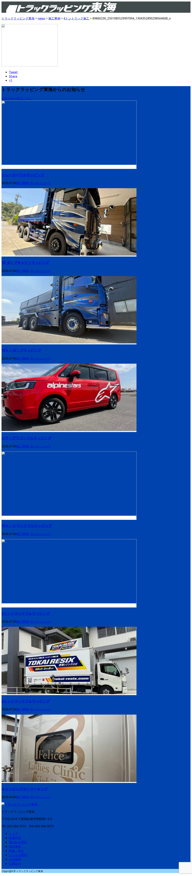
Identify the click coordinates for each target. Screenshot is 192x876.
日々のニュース (40, 183)
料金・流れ (16, 851)
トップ (13, 833)
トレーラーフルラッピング (23, 174)
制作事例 (15, 846)
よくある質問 (18, 855)
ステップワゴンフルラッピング (26, 438)
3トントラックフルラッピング (26, 701)
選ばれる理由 (18, 842)
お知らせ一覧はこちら (17, 98)
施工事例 (22, 183)
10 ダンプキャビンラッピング (25, 262)
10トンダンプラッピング (21, 350)
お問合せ (15, 864)
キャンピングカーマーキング (25, 788)
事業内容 (15, 838)
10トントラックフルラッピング (27, 525)
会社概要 (15, 859)
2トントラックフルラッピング (26, 613)
